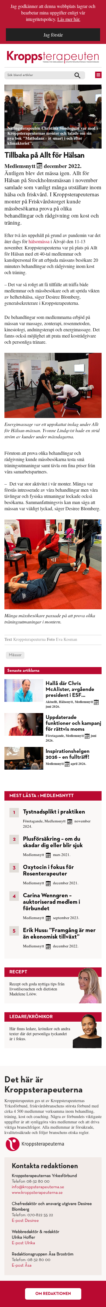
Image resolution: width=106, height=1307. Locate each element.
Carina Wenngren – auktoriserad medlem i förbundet (51, 902)
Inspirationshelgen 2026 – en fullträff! (68, 754)
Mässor (15, 655)
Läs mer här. (68, 19)
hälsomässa (39, 241)
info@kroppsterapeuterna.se (38, 1187)
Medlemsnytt (19, 166)
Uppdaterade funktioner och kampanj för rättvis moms (73, 723)
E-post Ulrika (23, 1243)
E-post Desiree (25, 1221)
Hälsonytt (66, 701)
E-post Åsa (22, 1265)
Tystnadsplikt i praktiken (54, 812)
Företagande (55, 735)
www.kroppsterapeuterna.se (37, 1193)
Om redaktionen (53, 1294)
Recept (18, 972)
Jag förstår (53, 35)
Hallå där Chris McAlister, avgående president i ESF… (70, 689)
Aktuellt (51, 701)
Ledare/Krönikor (31, 1017)
